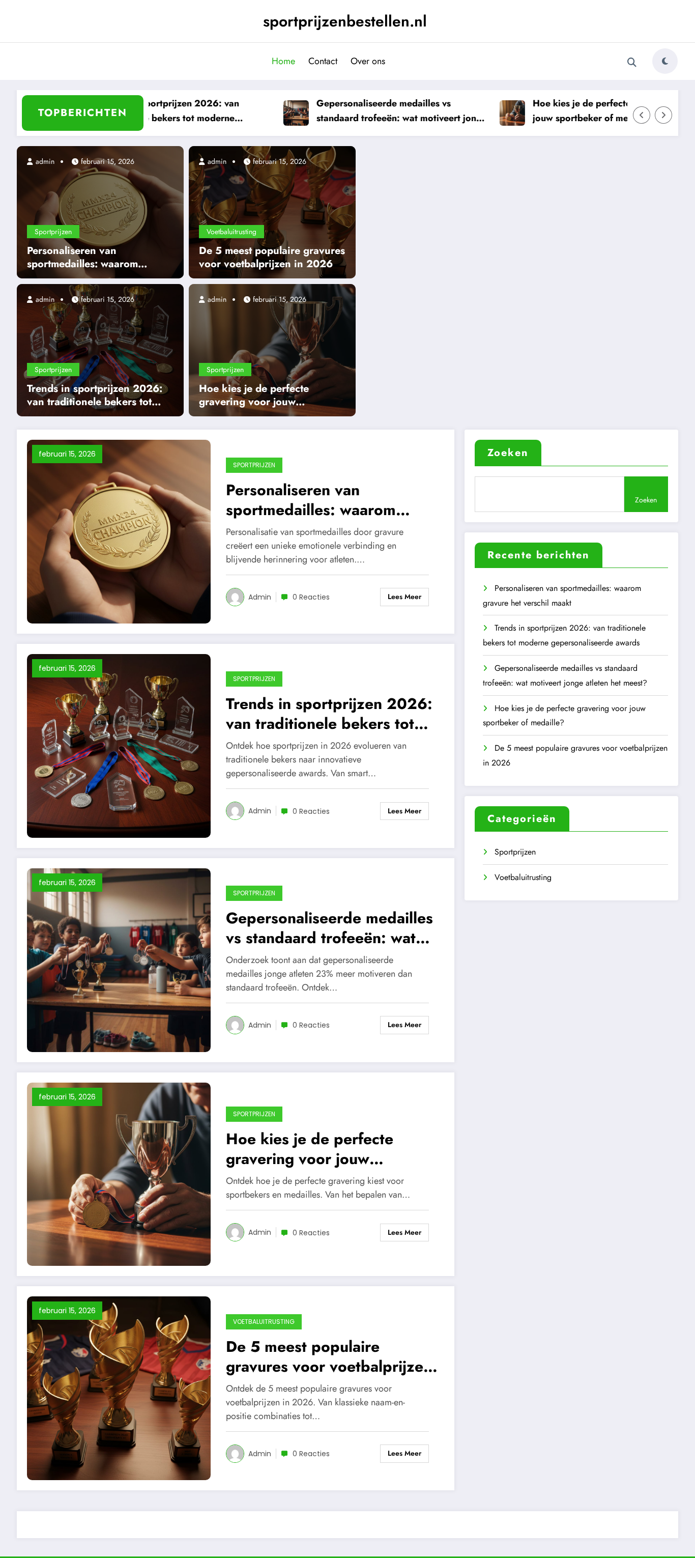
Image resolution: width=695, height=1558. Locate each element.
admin (44, 161)
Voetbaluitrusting (231, 231)
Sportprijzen (53, 231)
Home (283, 61)
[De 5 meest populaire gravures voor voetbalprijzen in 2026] (272, 211)
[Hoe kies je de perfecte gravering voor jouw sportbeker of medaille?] (272, 349)
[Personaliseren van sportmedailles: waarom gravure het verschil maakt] (100, 211)
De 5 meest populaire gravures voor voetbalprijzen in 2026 (272, 257)
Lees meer (404, 596)
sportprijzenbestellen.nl (345, 21)
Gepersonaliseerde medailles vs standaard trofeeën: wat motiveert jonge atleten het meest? (378, 111)
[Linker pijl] (641, 115)
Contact (322, 61)
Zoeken (508, 452)
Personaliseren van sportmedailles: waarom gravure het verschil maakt (89, 257)
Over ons (368, 61)
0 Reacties (311, 597)
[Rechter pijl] (663, 115)
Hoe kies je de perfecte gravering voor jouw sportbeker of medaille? (590, 111)
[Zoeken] (632, 62)
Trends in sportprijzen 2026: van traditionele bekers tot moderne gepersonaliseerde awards (145, 111)
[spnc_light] (665, 61)
